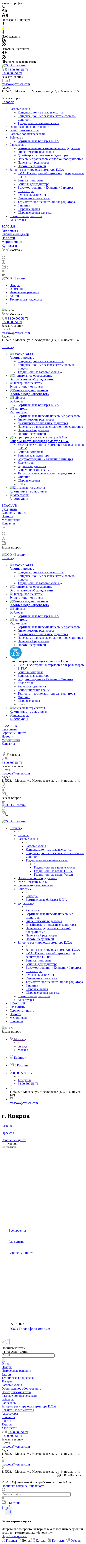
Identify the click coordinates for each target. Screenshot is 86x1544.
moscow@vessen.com (16, 84)
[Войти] (3, 263)
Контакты (9, 245)
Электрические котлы (24, 130)
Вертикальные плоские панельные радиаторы (49, 148)
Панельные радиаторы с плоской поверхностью (50, 159)
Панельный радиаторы (33, 162)
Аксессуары (18, 219)
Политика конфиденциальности (23, 1486)
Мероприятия (12, 242)
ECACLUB (8, 227)
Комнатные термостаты (26, 216)
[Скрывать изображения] (4, 45)
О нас (5, 1363)
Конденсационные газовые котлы (41, 112)
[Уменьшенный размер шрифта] (3, 7)
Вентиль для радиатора (33, 184)
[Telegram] (11, 254)
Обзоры (7, 1367)
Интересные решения (16, 1370)
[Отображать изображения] (4, 40)
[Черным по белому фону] (3, 24)
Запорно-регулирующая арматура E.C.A (37, 169)
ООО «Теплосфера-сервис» (30, 1329)
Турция (7, 1424)
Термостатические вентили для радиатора (46, 202)
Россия (6, 1420)
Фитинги (24, 205)
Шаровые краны (29, 209)
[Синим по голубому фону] (3, 33)
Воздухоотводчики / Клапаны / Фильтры (45, 187)
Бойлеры (16, 137)
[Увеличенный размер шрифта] (5, 16)
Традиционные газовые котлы (38, 123)
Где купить (10, 230)
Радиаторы (17, 144)
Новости (8, 238)
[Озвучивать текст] (4, 53)
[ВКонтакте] (4, 254)
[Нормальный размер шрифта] (4, 11)
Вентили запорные (30, 180)
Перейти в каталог (14, 1536)
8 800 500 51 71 (18, 69)
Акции (6, 1374)
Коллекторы (26, 191)
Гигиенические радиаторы (36, 151)
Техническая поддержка (18, 1377)
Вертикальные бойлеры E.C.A (38, 141)
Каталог (8, 102)
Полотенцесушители (32, 166)
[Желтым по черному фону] (3, 28)
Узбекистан (9, 1428)
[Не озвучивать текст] (4, 58)
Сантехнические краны (34, 198)
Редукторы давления (32, 194)
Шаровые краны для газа (35, 212)
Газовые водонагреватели (27, 134)
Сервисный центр (15, 234)
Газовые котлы (20, 108)
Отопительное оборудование (29, 126)
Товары (7, 1381)
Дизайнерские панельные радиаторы (43, 155)
